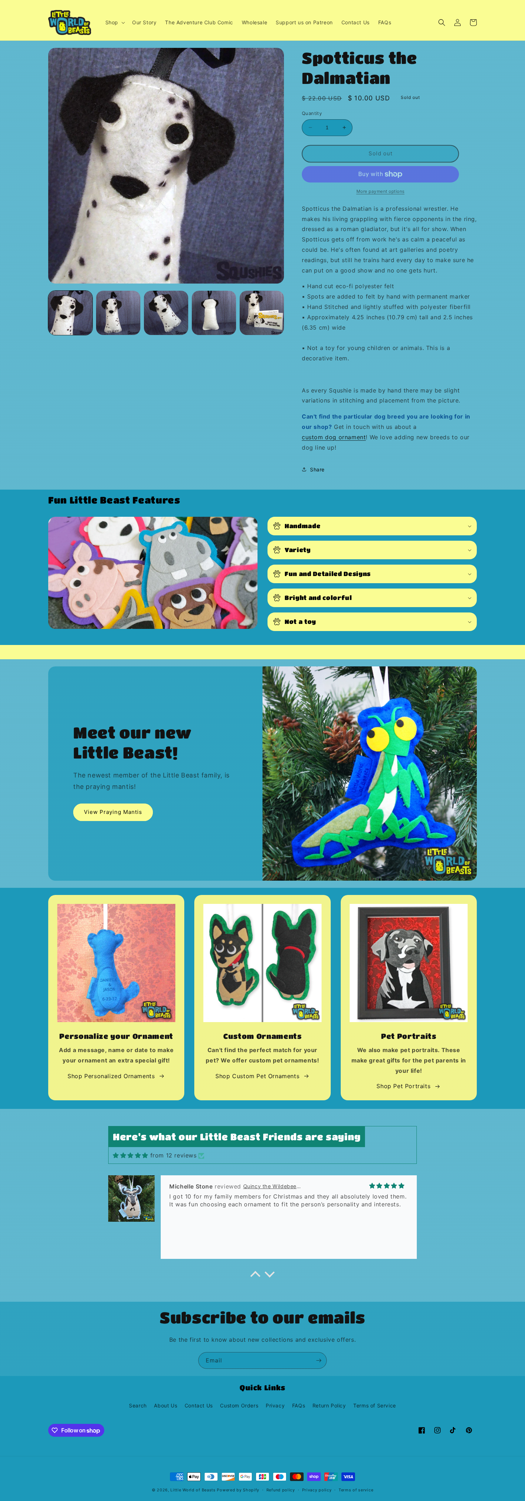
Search (138, 1405)
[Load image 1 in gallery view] (70, 313)
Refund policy (280, 1489)
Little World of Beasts (192, 1489)
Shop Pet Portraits (403, 1086)
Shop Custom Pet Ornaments (257, 1076)
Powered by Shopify (238, 1489)
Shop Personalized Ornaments (111, 1076)
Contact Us (199, 1405)
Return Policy (329, 1405)
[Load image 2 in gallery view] (118, 313)
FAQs (298, 1405)
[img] (130, 1155)
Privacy (275, 1405)
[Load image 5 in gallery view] (262, 313)
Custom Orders (239, 1405)
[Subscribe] (318, 1360)
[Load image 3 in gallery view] (166, 313)
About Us (165, 1405)
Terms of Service (374, 1405)
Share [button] (317, 469)
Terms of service (356, 1489)
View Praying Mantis (113, 812)
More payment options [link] (380, 191)
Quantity (312, 113)
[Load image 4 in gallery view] (214, 313)
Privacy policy (317, 1489)
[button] (114, 22)
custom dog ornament (334, 437)
